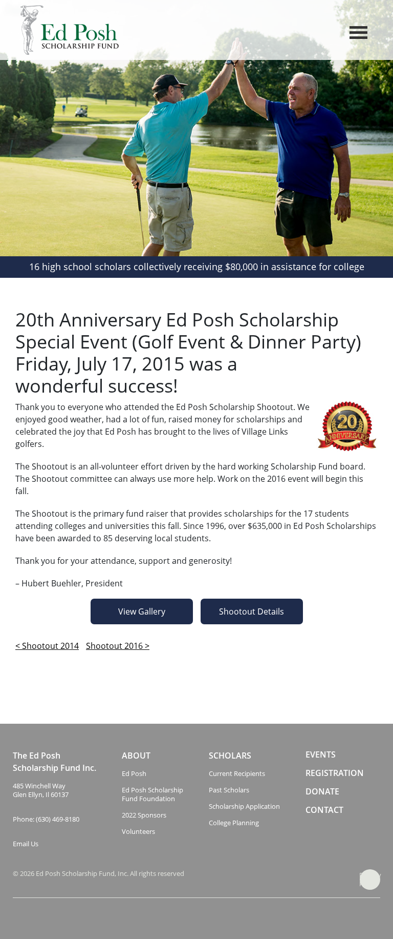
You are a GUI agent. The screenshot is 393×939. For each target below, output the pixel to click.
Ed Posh (134, 773)
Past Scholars (229, 790)
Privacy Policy (370, 879)
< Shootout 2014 (47, 645)
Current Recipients (237, 773)
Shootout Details (251, 611)
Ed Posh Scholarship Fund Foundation (152, 794)
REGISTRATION (334, 773)
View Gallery (141, 611)
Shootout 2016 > (117, 645)
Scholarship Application (244, 806)
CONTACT (324, 810)
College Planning (234, 823)
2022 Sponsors (144, 815)
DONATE (322, 791)
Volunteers (138, 831)
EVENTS (320, 754)
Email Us (25, 844)
